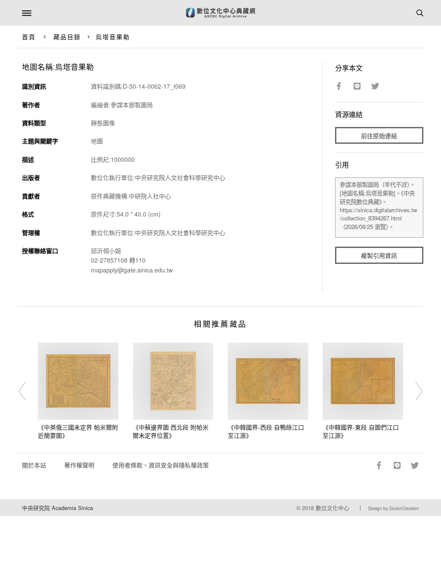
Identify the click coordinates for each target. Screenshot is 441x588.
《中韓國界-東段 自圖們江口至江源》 (361, 431)
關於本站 (34, 465)
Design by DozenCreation (393, 508)
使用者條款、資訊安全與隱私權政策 (160, 465)
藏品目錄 (67, 36)
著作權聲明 (79, 465)
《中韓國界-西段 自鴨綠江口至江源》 (266, 431)
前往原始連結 (379, 135)
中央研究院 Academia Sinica (57, 508)
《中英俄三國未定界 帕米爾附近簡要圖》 (78, 431)
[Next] (413, 391)
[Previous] (27, 391)
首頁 (29, 36)
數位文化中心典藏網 (220, 13)
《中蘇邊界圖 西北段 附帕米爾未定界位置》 (170, 431)
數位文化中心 (332, 508)
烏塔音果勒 (113, 36)
